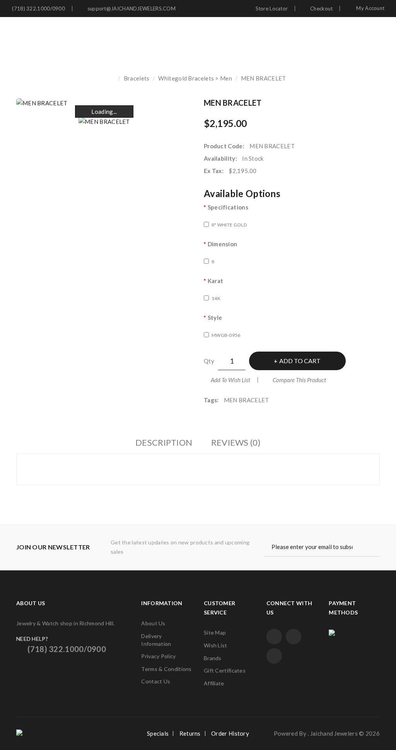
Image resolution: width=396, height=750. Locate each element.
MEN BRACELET (263, 78)
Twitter (293, 636)
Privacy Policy (158, 656)
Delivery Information (156, 640)
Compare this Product (299, 379)
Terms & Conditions (166, 669)
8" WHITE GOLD (229, 225)
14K (216, 298)
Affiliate (214, 683)
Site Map (215, 632)
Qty (209, 360)
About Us (153, 623)
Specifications (228, 207)
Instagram (274, 656)
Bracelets (137, 78)
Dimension (222, 243)
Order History (230, 733)
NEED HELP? (32, 638)
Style (215, 317)
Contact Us (155, 681)
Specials (158, 733)
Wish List (215, 645)
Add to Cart (300, 360)
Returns (190, 733)
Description (163, 442)
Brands (213, 658)
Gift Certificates (225, 670)
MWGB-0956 (226, 335)
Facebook (274, 636)
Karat (215, 280)
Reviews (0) (236, 442)
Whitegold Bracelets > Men (195, 78)
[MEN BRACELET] (104, 121)
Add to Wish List (230, 379)
